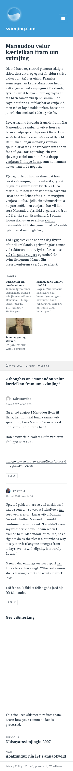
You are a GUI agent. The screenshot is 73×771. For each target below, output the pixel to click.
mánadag (38, 142)
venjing (45, 365)
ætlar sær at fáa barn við (48, 191)
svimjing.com (21, 28)
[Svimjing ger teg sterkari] (19, 326)
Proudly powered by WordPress (43, 766)
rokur (32, 365)
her (61, 509)
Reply (11, 476)
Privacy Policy (14, 766)
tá (15, 137)
